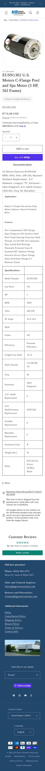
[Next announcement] (40, 3)
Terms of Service (14, 627)
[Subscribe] (36, 675)
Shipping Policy (13, 620)
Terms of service (16, 761)
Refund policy (19, 756)
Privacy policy (34, 756)
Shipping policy (32, 761)
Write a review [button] (22, 553)
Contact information (24, 765)
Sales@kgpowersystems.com (20, 586)
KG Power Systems (21, 753)
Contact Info (11, 631)
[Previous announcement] (5, 3)
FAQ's (8, 612)
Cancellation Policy (15, 616)
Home (5, 20)
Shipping (5, 117)
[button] (6, 12)
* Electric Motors (14, 20)
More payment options (22, 164)
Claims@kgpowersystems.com (21, 596)
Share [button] (7, 483)
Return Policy (12, 624)
